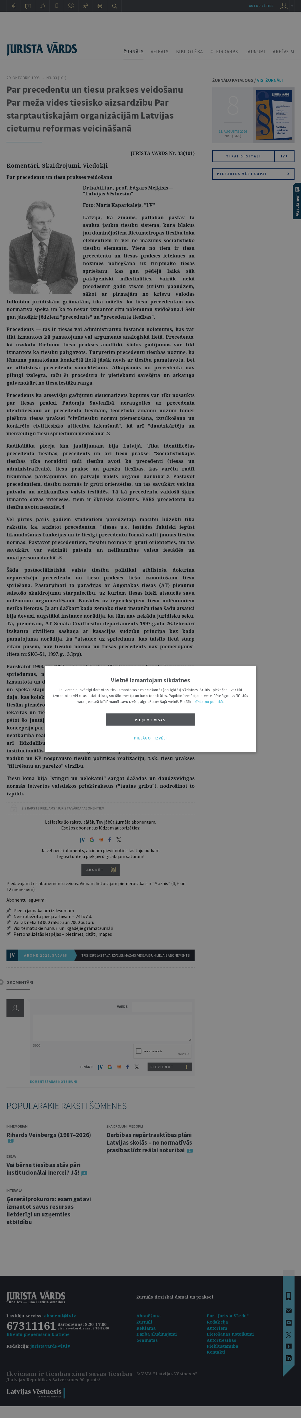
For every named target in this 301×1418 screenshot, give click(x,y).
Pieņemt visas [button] (150, 719)
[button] (150, 738)
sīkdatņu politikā (209, 701)
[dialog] (150, 709)
